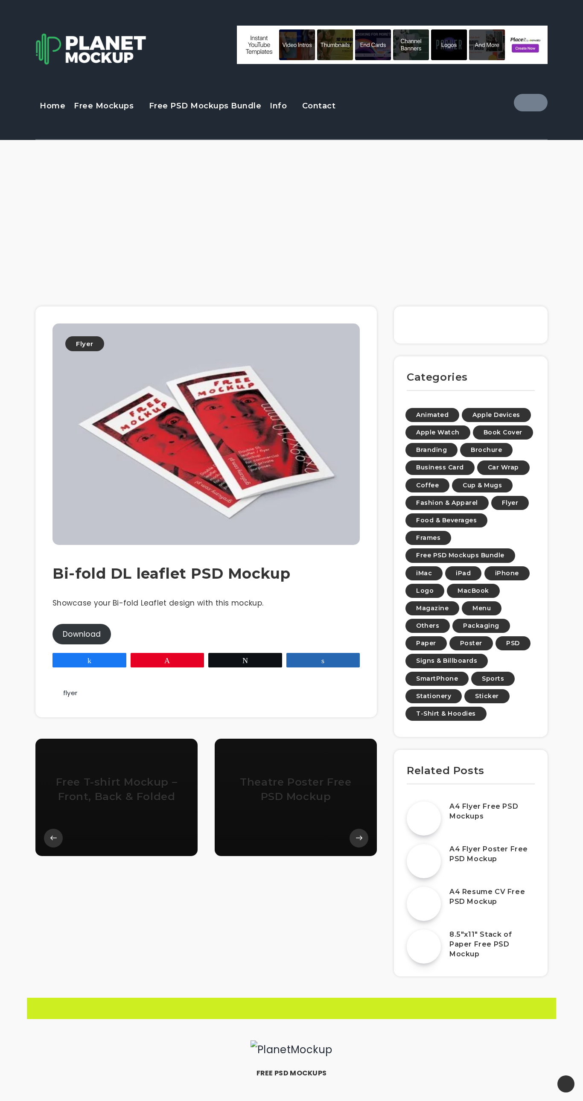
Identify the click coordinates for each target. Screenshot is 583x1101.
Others (427, 625)
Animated (432, 415)
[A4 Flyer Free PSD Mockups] (424, 818)
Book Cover (503, 432)
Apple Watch (438, 432)
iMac (424, 573)
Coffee (427, 485)
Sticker (487, 696)
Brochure (486, 450)
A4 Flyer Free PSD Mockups (483, 811)
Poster (471, 643)
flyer (70, 692)
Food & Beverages (446, 520)
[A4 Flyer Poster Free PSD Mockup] (424, 861)
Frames (428, 538)
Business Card (440, 467)
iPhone (507, 573)
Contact (319, 106)
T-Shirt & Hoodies (446, 713)
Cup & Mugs (482, 485)
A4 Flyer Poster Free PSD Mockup (488, 854)
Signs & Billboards (446, 660)
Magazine (432, 608)
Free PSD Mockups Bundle (205, 106)
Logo (425, 590)
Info (278, 106)
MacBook (473, 590)
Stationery (433, 696)
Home (52, 106)
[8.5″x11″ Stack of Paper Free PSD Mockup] (424, 946)
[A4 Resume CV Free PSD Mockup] (424, 904)
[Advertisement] (291, 221)
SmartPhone (437, 678)
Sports (493, 678)
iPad (463, 573)
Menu (481, 608)
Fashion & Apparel (447, 503)
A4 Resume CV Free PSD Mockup (487, 897)
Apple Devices (496, 415)
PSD (513, 643)
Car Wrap (503, 467)
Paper (426, 643)
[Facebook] (531, 102)
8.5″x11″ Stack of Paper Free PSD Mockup (480, 944)
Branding (431, 450)
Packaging (481, 625)
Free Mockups (104, 106)
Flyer (84, 344)
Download (82, 634)
